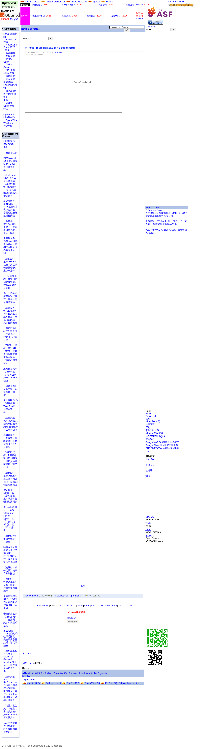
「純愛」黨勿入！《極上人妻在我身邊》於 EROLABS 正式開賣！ (10, 711)
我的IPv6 (150, 459)
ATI (24, 673)
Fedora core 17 (53, 683)
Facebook (173, 1)
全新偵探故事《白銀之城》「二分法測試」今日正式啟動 (10, 619)
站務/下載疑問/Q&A (155, 436)
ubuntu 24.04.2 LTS (56, 1)
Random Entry (154, 210)
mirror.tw (149, 517)
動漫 (7, 50)
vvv (147, 451)
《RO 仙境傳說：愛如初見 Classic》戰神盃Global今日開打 (10, 282)
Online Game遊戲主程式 (9, 106)
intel (35, 673)
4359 (86, 605)
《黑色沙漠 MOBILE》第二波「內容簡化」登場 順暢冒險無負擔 (10, 479)
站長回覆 (150, 424)
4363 (114, 605)
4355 (59, 605)
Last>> (128, 605)
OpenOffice (10, 120)
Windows (8, 123)
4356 (66, 605)
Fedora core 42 (32, 1)
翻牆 (147, 476)
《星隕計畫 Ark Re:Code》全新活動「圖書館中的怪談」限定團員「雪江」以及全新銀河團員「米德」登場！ (10, 688)
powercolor (76, 673)
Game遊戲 (8, 73)
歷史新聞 (8, 126)
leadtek (59, 673)
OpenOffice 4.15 (79, 1)
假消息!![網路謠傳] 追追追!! (9, 94)
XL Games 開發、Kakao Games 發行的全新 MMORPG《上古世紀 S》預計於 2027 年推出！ (10, 519)
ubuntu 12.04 (33, 683)
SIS (40, 673)
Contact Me (151, 416)
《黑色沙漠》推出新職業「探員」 (10, 539)
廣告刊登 (150, 439)
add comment (32, 595)
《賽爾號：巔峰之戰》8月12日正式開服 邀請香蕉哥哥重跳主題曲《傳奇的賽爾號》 (10, 354)
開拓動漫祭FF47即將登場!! (9, 144)
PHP (107, 683)
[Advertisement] (155, 78)
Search (151, 26)
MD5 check (28, 663)
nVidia (29, 673)
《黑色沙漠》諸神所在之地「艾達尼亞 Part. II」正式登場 (10, 334)
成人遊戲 (9, 79)
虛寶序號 (9, 76)
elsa (49, 673)
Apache (96, 1)
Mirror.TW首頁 (152, 421)
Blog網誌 (8, 82)
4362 (107, 605)
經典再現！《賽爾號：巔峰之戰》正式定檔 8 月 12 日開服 (10, 441)
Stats (148, 419)
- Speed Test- (29, 679)
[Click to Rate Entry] (85, 595)
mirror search (152, 207)
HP (53, 673)
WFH (181, 1)
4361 (100, 605)
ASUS (67, 673)
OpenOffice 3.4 (92, 683)
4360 (93, 605)
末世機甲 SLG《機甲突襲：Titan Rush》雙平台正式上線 (10, 406)
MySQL (114, 683)
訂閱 (147, 427)
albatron (86, 673)
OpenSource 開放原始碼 (9, 115)
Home (148, 413)
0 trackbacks (61, 595)
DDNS (139, 18)
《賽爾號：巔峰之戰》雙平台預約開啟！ (10, 570)
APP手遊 (9, 70)
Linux (137, 683)
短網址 (148, 470)
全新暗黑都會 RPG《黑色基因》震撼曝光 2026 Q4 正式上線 (10, 602)
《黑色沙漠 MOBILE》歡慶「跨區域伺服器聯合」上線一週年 (10, 264)
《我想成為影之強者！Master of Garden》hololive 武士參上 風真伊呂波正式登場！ (10, 661)
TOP (83, 586)
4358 (80, 605)
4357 (73, 605)
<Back (45, 605)
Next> (121, 605)
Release (28, 653)
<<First (38, 605)
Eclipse (109, 1)
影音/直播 (9, 53)
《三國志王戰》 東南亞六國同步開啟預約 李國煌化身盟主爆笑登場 (10, 424)
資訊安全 (150, 465)
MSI (44, 673)
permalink (76, 595)
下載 (5, 100)
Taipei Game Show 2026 (10, 45)
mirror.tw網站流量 (154, 433)
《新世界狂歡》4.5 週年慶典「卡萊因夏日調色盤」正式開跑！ (10, 227)
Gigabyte (102, 673)
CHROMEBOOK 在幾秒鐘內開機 (162, 448)
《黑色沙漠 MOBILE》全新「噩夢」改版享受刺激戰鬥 (10, 585)
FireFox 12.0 (73, 683)
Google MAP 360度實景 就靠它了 (162, 442)
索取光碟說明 (152, 430)
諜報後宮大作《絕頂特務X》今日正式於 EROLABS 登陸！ (10, 374)
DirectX (26, 676)
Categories (10, 29)
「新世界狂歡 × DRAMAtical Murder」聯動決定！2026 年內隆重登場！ (10, 161)
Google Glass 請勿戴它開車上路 (161, 445)
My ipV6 (14, 19)
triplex (94, 673)
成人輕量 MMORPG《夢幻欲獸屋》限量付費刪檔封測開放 (10, 496)
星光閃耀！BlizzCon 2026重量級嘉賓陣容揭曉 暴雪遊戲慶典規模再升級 (10, 208)
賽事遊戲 (9, 56)
